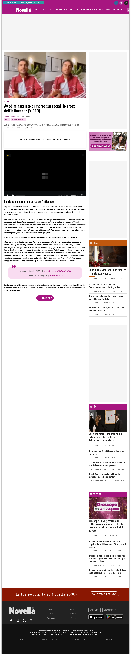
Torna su (108, 639)
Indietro (46, 298)
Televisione (61, 10)
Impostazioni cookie (80, 639)
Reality (73, 609)
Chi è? (93, 407)
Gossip (73, 613)
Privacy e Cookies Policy (51, 639)
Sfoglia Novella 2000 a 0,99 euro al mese (23, 3)
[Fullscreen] (82, 195)
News (43, 10)
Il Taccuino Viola (89, 10)
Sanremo (51, 618)
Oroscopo (95, 494)
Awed (7, 120)
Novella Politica (107, 10)
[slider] (20, 195)
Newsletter (110, 610)
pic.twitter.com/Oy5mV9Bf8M (57, 271)
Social (51, 10)
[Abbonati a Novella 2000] (108, 141)
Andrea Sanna (10, 116)
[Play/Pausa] (8, 195)
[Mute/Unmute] (12, 195)
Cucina (120, 10)
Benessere (74, 10)
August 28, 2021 (56, 275)
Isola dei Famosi (18, 120)
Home (36, 10)
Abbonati (94, 610)
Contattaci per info (104, 594)
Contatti (22, 639)
